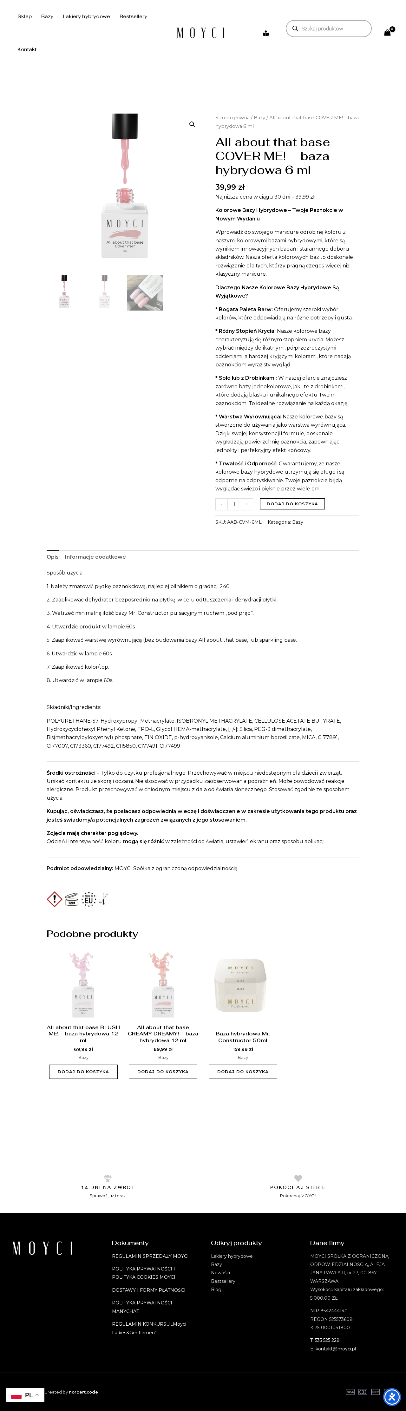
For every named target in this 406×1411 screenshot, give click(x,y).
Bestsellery (133, 16)
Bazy (47, 16)
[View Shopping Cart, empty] (387, 33)
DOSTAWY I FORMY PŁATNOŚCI (149, 1290)
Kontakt (26, 49)
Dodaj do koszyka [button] (83, 1071)
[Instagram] (266, 33)
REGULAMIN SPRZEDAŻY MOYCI (150, 1256)
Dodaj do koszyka (292, 503)
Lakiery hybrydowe (86, 16)
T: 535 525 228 (325, 1340)
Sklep (24, 16)
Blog (216, 1289)
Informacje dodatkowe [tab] (95, 557)
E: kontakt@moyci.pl (333, 1349)
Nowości (220, 1273)
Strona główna (232, 118)
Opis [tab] (53, 557)
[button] (192, 124)
